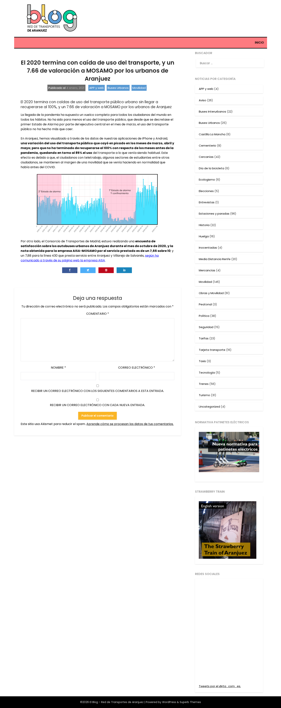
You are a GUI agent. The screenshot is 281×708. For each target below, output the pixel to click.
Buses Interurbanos (212, 111)
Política (204, 316)
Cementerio (207, 146)
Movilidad (139, 88)
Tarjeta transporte (212, 350)
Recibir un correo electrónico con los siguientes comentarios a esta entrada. (97, 391)
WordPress (169, 702)
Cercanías (206, 157)
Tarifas (204, 338)
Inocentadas (208, 248)
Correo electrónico (136, 367)
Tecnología (207, 373)
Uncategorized (209, 407)
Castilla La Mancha (212, 134)
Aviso (202, 100)
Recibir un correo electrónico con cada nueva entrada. (97, 405)
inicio (259, 43)
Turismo (204, 395)
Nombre (58, 367)
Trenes (204, 384)
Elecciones (206, 191)
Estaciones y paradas (214, 214)
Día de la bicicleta (211, 168)
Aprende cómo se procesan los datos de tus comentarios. (130, 424)
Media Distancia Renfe (215, 259)
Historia (204, 225)
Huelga (204, 236)
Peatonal (205, 304)
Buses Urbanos (118, 88)
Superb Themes (190, 702)
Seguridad (206, 327)
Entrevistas (206, 202)
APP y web (96, 88)
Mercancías (207, 270)
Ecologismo (207, 180)
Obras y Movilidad (211, 293)
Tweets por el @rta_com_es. (220, 686)
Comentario (97, 313)
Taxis (202, 361)
